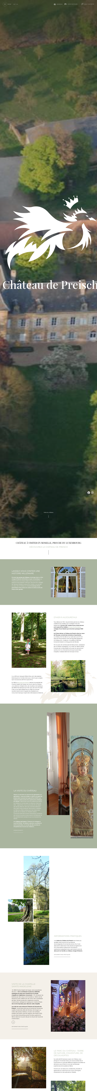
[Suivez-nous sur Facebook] (89, 1045)
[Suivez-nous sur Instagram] (92, 1045)
